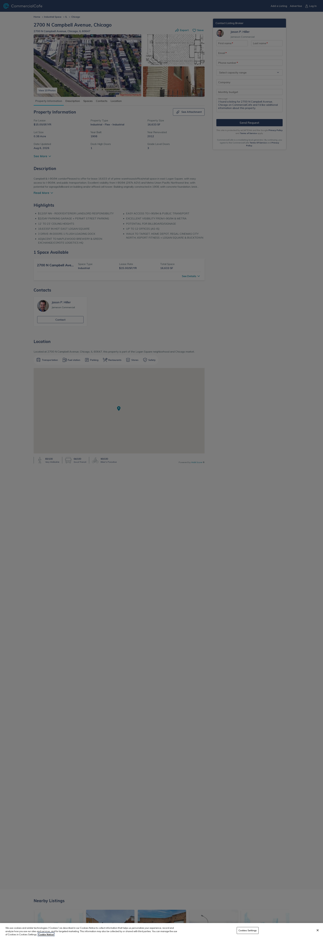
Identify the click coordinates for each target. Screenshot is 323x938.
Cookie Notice (46, 934)
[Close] (317, 930)
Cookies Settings (248, 930)
